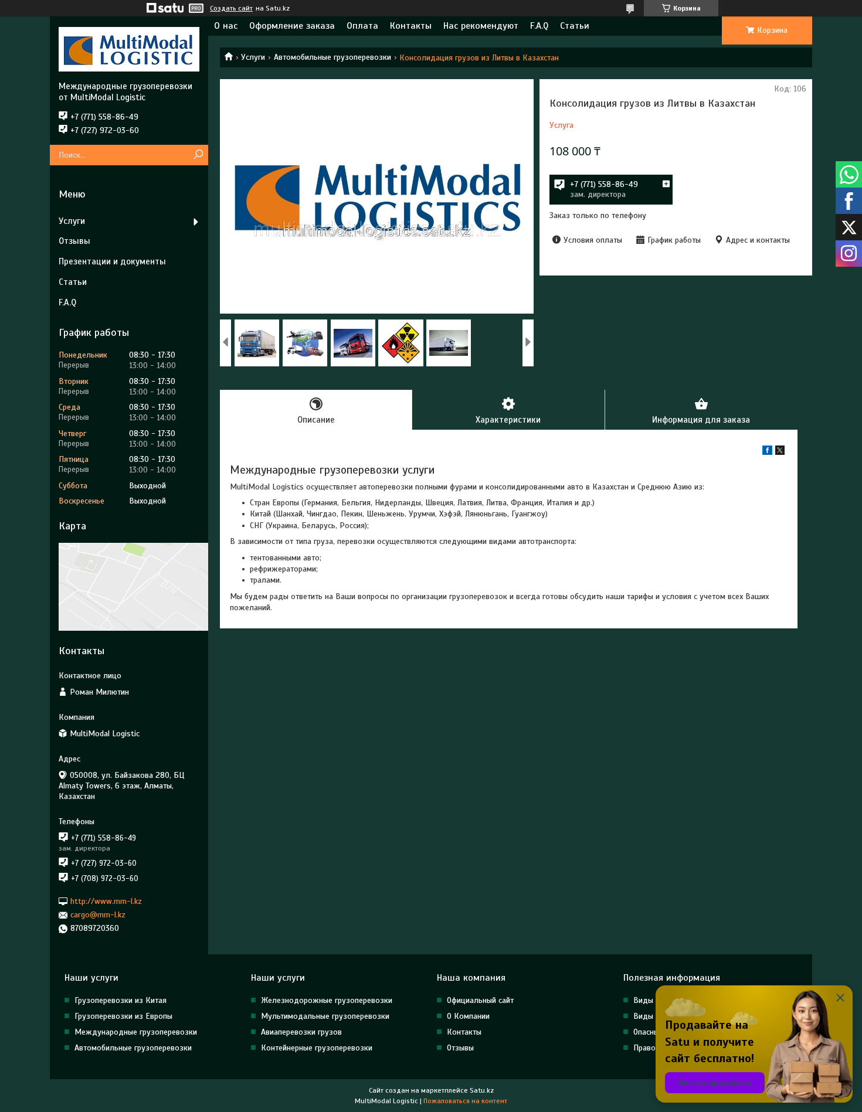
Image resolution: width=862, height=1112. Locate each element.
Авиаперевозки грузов (301, 1032)
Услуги (253, 57)
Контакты (411, 26)
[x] (780, 452)
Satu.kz (482, 1090)
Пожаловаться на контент (465, 1101)
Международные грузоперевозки (135, 1032)
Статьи (574, 26)
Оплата (362, 26)
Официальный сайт (480, 1000)
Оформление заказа (292, 26)
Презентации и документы (112, 261)
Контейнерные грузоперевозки (316, 1048)
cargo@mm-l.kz (97, 915)
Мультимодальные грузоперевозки (325, 1016)
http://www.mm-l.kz (106, 901)
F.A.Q (539, 26)
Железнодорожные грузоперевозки (326, 1000)
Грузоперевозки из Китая (120, 1000)
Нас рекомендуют (480, 26)
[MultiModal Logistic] (129, 48)
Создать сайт (231, 8)
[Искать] (198, 155)
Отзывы (74, 241)
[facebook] (767, 452)
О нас (225, 26)
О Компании (468, 1016)
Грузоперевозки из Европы (123, 1016)
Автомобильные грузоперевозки (332, 57)
